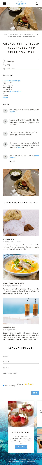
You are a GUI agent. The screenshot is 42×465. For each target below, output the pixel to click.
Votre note (20, 384)
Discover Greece (15, 34)
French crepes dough (11, 81)
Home (6, 34)
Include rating (10, 386)
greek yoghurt (15, 91)
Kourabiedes (8, 239)
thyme (5, 97)
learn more (21, 447)
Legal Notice (12, 461)
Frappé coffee (9, 327)
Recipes (25, 34)
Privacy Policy (23, 461)
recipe (12, 112)
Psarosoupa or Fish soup (13, 283)
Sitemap (32, 461)
